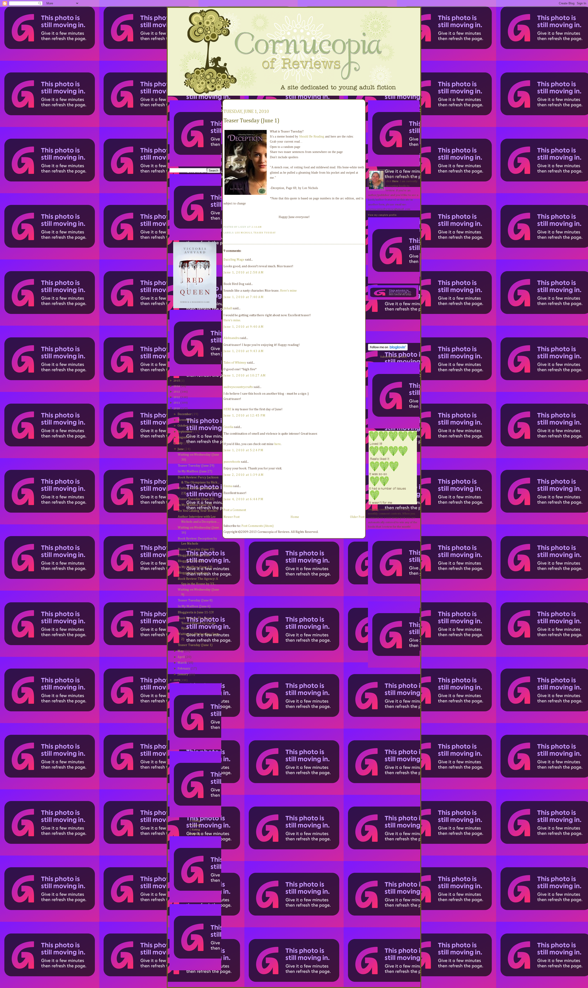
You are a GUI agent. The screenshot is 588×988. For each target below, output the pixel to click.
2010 (176, 408)
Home (295, 517)
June (181, 449)
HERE (227, 409)
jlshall (227, 308)
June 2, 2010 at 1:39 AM (243, 475)
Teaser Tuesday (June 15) (196, 549)
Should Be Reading (311, 136)
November (185, 420)
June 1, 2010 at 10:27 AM (244, 375)
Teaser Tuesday (264, 233)
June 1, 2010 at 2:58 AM (243, 272)
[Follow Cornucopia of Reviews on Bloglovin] (388, 349)
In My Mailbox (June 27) (195, 471)
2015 (176, 380)
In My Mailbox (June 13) (195, 567)
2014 (176, 386)
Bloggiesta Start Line (193, 572)
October (183, 425)
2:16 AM (257, 227)
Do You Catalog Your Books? (198, 510)
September (185, 431)
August (182, 437)
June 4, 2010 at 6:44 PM (243, 499)
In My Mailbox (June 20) (195, 505)
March (182, 662)
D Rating (194, 833)
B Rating (194, 825)
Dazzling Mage (233, 259)
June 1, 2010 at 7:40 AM (243, 297)
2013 (176, 391)
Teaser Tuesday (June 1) (195, 645)
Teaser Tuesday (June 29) (196, 465)
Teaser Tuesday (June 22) (196, 499)
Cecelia (228, 427)
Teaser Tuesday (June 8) (195, 600)
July (180, 443)
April (181, 657)
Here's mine (288, 290)
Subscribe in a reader (393, 356)
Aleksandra (231, 338)
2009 (176, 680)
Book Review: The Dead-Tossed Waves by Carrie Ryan (197, 623)
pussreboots (231, 461)
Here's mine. (232, 320)
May (181, 651)
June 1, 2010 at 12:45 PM (244, 415)
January (183, 674)
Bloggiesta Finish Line (194, 555)
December (185, 414)
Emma (227, 486)
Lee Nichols (243, 233)
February (184, 668)
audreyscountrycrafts (238, 387)
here (277, 444)
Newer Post (231, 517)
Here (395, 181)
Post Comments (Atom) (257, 526)
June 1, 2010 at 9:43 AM (243, 351)
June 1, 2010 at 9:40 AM (243, 326)
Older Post (357, 517)
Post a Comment (234, 510)
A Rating (194, 820)
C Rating (194, 829)
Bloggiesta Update (191, 561)
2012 (176, 397)
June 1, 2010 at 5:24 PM (243, 450)
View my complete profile (382, 215)
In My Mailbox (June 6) (194, 606)
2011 (176, 402)
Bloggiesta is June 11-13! (196, 612)
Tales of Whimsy (234, 362)
